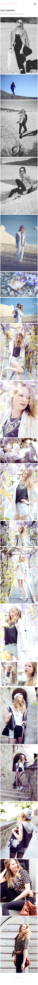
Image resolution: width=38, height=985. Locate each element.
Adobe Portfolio (22, 981)
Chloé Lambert (9, 4)
